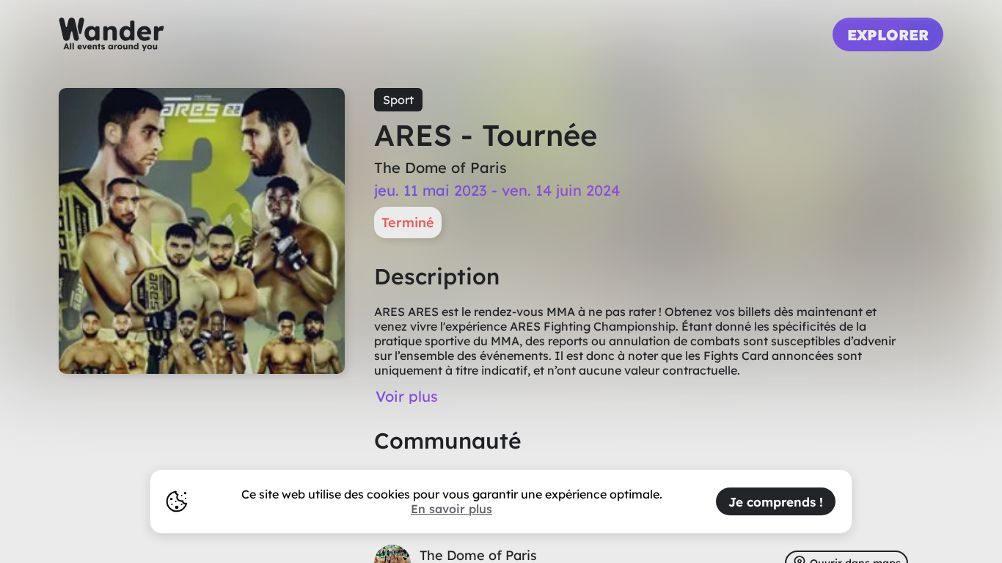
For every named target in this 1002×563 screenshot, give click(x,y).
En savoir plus (451, 508)
